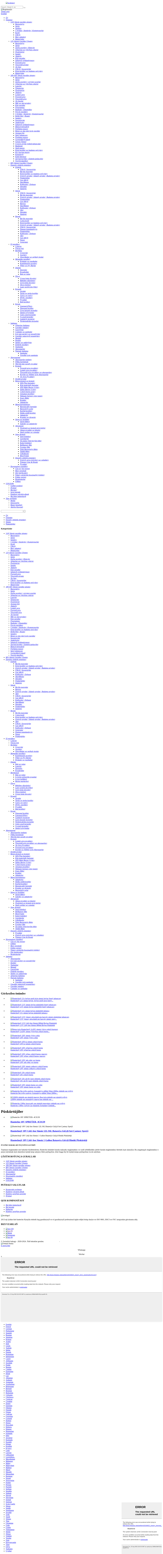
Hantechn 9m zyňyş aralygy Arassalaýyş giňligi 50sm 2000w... (34, 1093)
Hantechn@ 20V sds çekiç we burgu (24, 1062)
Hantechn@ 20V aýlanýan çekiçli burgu (26, 1050)
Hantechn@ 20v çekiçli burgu (22, 1075)
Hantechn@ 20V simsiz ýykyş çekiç (24, 1038)
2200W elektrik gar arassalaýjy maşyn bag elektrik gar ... (32, 1099)
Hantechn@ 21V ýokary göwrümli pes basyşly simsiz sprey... (34, 1019)
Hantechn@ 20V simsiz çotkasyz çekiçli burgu (28, 1069)
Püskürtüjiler (10, 524)
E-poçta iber (5, 1246)
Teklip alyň (5, 12)
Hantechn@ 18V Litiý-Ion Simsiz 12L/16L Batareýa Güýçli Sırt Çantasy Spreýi (49, 1131)
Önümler (9, 518)
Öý (7, 515)
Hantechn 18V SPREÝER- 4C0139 (28, 1122)
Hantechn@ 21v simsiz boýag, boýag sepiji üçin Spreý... (32, 1001)
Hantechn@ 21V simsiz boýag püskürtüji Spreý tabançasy (32, 1007)
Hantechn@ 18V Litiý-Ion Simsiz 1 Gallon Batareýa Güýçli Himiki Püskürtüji (49, 1140)
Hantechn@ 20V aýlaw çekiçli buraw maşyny (28, 1056)
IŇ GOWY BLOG (51, 1241)
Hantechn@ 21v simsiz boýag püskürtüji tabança (29, 1013)
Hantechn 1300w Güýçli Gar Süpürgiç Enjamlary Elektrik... (33, 1106)
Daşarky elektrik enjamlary (16, 520)
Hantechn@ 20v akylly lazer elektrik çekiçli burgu (29, 1081)
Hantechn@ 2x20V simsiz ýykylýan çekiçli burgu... (30, 1031)
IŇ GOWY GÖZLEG (68, 1241)
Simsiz (8, 522)
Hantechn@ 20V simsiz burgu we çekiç (26, 1087)
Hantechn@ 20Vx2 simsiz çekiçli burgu (26, 1044)
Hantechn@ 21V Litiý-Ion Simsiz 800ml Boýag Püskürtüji (33, 1025)
